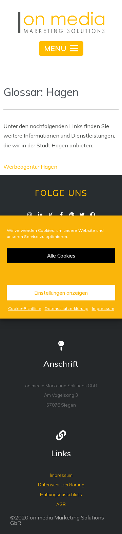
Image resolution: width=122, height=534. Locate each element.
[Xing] (50, 214)
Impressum (103, 308)
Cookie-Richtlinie (24, 308)
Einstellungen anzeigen (61, 292)
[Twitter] (82, 214)
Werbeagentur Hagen (30, 166)
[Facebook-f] (61, 214)
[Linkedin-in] (40, 214)
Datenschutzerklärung (66, 308)
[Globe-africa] (92, 214)
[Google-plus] (71, 214)
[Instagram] (29, 214)
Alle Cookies (61, 255)
